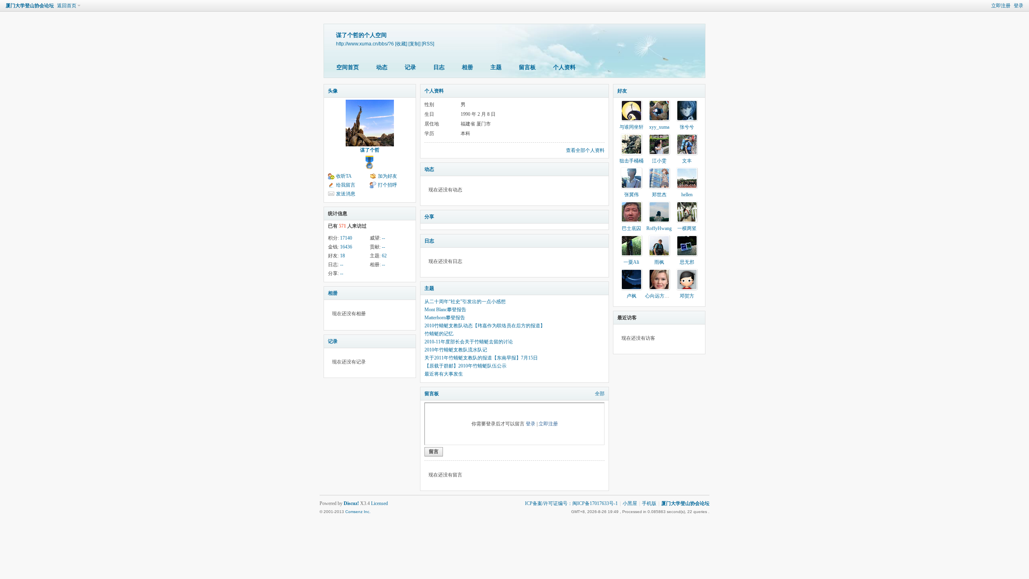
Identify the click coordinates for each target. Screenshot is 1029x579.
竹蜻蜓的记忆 (438, 334)
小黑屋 (630, 503)
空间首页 (347, 67)
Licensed (379, 503)
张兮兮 (687, 127)
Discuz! (351, 503)
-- (383, 238)
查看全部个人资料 (585, 150)
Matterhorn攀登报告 (444, 317)
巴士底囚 (631, 228)
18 (342, 256)
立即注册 (1001, 5)
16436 (346, 247)
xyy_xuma (659, 127)
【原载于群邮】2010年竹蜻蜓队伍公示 (465, 366)
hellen (687, 194)
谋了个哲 (369, 150)
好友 (622, 91)
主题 (496, 67)
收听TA (344, 176)
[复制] (414, 43)
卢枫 (631, 296)
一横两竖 (687, 228)
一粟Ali (631, 262)
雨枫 (659, 262)
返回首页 (66, 5)
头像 (333, 91)
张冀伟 (631, 194)
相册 (467, 67)
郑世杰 (659, 194)
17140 (346, 238)
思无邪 (687, 262)
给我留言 (345, 185)
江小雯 (659, 161)
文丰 (687, 161)
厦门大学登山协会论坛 (30, 5)
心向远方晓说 (659, 296)
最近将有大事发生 (443, 374)
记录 (410, 67)
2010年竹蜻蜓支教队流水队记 (455, 350)
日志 (439, 67)
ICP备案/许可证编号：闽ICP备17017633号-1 (571, 503)
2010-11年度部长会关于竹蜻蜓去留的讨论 (468, 342)
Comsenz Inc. (358, 511)
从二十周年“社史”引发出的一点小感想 (465, 301)
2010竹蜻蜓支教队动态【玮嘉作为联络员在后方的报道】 (484, 326)
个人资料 (564, 67)
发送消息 (345, 194)
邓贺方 (687, 296)
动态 (381, 67)
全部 (600, 393)
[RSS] (428, 43)
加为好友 (387, 176)
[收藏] (401, 43)
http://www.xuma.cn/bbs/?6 (365, 43)
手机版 (649, 503)
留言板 (527, 67)
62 (384, 256)
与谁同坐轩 (631, 127)
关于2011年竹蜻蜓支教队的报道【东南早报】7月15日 (481, 358)
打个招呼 (387, 185)
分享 (429, 217)
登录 (1018, 5)
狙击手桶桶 (631, 161)
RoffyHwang (659, 228)
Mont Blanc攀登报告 (445, 309)
